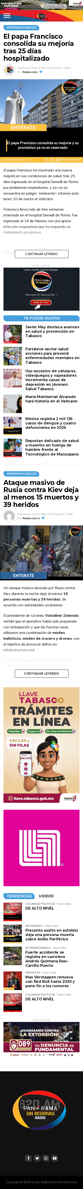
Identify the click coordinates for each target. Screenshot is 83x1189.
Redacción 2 (31, 518)
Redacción (30, 72)
